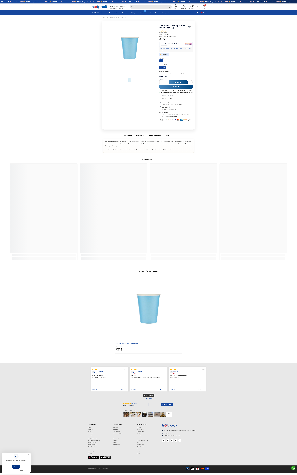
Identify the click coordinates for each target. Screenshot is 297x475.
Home (103, 17)
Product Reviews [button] (149, 398)
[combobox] (149, 7)
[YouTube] (175, 440)
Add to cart (178, 82)
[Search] (151, 7)
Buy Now (176, 86)
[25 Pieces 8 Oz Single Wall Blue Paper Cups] (148, 309)
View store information (167, 98)
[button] (162, 31)
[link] (44, 255)
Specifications (140, 135)
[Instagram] (167, 440)
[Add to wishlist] (191, 82)
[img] (95, 369)
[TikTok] (171, 440)
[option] (129, 48)
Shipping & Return (155, 135)
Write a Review (166, 404)
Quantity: (161, 79)
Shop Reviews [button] (148, 395)
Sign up (186, 48)
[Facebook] (163, 440)
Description (128, 135)
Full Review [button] (94, 389)
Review (167, 135)
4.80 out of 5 (134, 403)
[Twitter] (179, 440)
